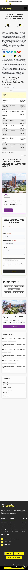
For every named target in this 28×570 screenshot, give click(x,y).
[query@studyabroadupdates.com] (6, 1)
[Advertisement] (14, 405)
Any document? (7, 257)
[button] (4, 52)
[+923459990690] (10, 4)
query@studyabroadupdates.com (15, 1)
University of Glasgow (7, 32)
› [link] (25, 155)
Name (7, 226)
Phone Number (9, 240)
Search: (10, 90)
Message (5, 247)
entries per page (5, 87)
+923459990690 (15, 4)
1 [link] (24, 155)
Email (7, 233)
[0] (8, 25)
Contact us (7, 164)
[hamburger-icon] (25, 8)
